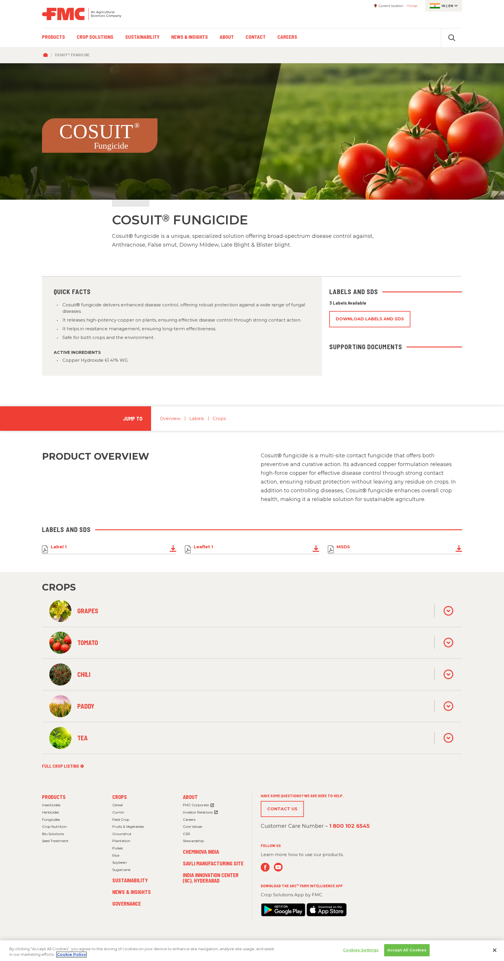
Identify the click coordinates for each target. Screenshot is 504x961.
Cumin (118, 812)
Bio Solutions (53, 834)
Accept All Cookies (406, 950)
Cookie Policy (71, 954)
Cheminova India (201, 851)
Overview (170, 418)
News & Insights (131, 892)
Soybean (119, 862)
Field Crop (120, 819)
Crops (219, 418)
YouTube (278, 867)
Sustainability (130, 880)
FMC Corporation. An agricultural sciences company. (81, 14)
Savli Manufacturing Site (213, 863)
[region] (252, 950)
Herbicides (50, 812)
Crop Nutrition (54, 826)
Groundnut (122, 834)
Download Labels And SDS (370, 318)
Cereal (117, 805)
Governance (126, 903)
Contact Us (282, 808)
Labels (196, 418)
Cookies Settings (361, 950)
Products (54, 797)
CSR (186, 834)
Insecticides (51, 805)
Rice (115, 855)
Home (47, 55)
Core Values (192, 826)
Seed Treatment (55, 841)
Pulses (117, 848)
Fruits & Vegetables (128, 826)
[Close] (494, 950)
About (190, 797)
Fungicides (51, 819)
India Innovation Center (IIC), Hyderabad (211, 878)
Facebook (265, 867)
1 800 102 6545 (349, 826)
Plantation (121, 841)
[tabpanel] (252, 131)
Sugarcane (121, 869)
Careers (189, 819)
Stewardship (193, 841)
